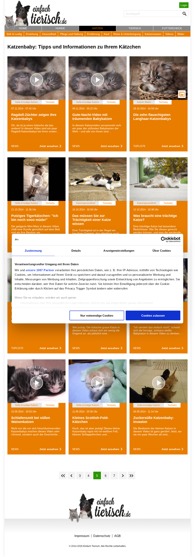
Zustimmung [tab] (33, 250)
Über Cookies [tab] (162, 250)
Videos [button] (169, 34)
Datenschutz (101, 536)
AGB (117, 536)
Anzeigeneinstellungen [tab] (118, 250)
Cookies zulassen (153, 315)
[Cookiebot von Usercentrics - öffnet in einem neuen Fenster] (163, 239)
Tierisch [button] (135, 28)
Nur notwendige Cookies (96, 315)
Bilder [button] (180, 34)
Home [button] (23, 28)
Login (184, 5)
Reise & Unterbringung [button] (127, 34)
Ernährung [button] (93, 34)
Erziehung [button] (32, 34)
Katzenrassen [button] (153, 34)
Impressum (81, 536)
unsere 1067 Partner (40, 270)
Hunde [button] (60, 28)
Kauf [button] (106, 34)
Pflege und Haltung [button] (71, 34)
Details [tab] (76, 250)
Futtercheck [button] (172, 28)
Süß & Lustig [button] (14, 34)
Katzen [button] (97, 28)
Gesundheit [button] (49, 34)
